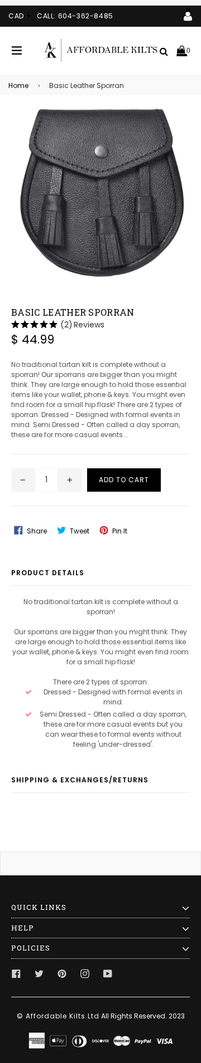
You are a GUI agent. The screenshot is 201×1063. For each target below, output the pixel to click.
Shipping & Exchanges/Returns (80, 780)
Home (18, 85)
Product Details (47, 572)
